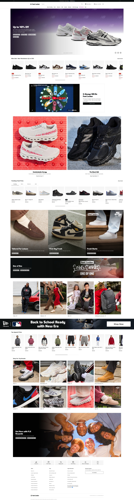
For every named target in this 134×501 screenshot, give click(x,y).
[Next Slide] (120, 53)
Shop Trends (120, 180)
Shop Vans (15, 36)
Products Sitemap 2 (34, 483)
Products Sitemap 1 (34, 481)
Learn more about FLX (20, 438)
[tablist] (25, 184)
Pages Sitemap (33, 479)
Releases (69, 7)
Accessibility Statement (71, 481)
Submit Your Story (24, 270)
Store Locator (51, 487)
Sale (85, 7)
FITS (68, 475)
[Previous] (13, 1)
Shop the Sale (120, 58)
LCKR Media (33, 477)
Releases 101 (51, 485)
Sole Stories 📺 (75, 7)
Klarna (50, 483)
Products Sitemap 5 (34, 489)
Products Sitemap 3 (34, 485)
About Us (32, 470)
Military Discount (52, 477)
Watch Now (15, 270)
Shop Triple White (91, 253)
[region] (67, 1)
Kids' (62, 7)
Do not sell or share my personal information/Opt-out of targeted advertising (72, 486)
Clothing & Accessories (99, 315)
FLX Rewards (81, 7)
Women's (58, 7)
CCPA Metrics (69, 479)
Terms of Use (69, 470)
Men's (55, 7)
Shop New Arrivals (53, 253)
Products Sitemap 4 (34, 487)
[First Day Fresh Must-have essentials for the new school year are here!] (67, 233)
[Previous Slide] (118, 53)
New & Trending (50, 7)
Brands (65, 7)
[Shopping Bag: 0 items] (103, 4)
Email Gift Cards (51, 470)
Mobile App (51, 479)
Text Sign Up (51, 481)
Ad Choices (69, 483)
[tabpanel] (67, 70)
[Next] (120, 1)
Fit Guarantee (51, 489)
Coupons (50, 475)
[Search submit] (82, 4)
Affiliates (32, 475)
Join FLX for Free (30, 438)
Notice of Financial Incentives (72, 477)
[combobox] (62, 4)
